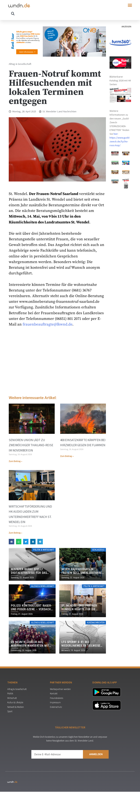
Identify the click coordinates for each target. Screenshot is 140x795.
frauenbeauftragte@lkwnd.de (47, 324)
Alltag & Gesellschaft (20, 64)
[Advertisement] (57, 362)
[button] (130, 5)
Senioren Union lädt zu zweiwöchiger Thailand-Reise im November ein (31, 445)
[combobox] (39, 13)
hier (116, 133)
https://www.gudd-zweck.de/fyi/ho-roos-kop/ (120, 141)
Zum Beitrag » (15, 461)
